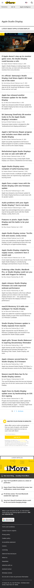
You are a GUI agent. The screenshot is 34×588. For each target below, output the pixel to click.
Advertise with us (7, 565)
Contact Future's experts (9, 530)
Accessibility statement (9, 542)
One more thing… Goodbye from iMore (16, 476)
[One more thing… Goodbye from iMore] (17, 468)
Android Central (6, 569)
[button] (32, 2)
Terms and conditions (8, 527)
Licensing (5, 550)
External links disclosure (9, 553)
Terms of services (21, 440)
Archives (20, 411)
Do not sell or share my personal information (15, 577)
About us (4, 557)
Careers (4, 546)
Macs (2, 34)
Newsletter (5, 561)
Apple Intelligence (25, 7)
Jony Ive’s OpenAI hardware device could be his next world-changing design (17, 501)
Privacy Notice (23, 441)
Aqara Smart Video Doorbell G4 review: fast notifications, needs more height (18, 488)
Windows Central (7, 573)
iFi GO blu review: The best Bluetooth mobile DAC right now (16, 495)
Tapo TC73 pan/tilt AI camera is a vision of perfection (17, 481)
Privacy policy (6, 534)
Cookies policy (6, 538)
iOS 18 (13, 7)
